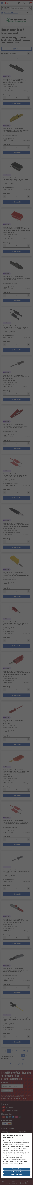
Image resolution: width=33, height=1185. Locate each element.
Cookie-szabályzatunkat (16, 1163)
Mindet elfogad (17, 1169)
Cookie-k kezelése (17, 1172)
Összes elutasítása (16, 1175)
